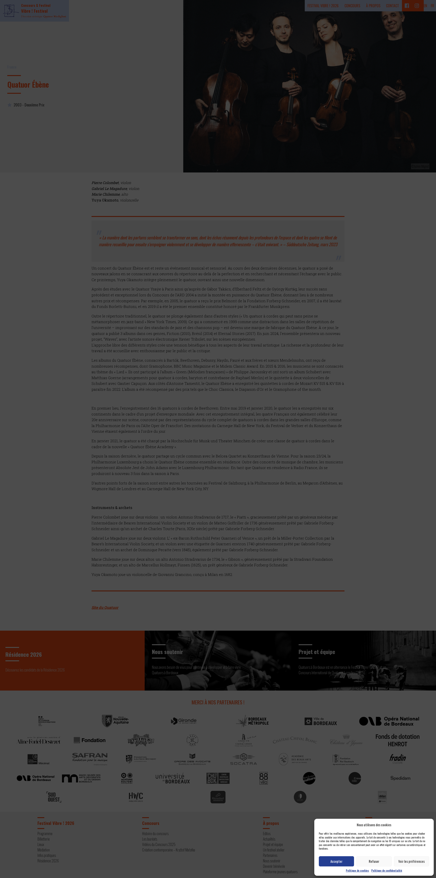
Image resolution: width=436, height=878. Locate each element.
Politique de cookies (357, 870)
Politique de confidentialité (386, 870)
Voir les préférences (411, 861)
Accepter (336, 861)
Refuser (374, 861)
